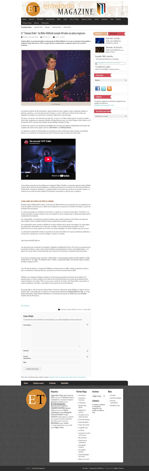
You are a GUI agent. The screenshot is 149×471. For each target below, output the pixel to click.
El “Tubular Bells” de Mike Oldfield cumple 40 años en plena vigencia (53, 33)
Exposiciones (55, 406)
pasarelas (56, 419)
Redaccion (47, 37)
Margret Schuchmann (61, 413)
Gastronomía (50, 19)
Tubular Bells (87, 309)
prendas (62, 419)
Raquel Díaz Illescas (62, 421)
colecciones (58, 397)
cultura (71, 397)
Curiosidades (64, 400)
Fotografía (64, 406)
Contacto (52, 383)
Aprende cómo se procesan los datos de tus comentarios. (67, 377)
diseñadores (54, 402)
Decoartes (40, 19)
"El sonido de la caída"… (103, 66)
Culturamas (55, 400)
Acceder (112, 395)
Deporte (70, 400)
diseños (61, 402)
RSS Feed (109, 88)
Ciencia (118, 19)
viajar (56, 427)
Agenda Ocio (38, 27)
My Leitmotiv (83, 438)
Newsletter (64, 383)
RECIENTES (98, 33)
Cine (111, 19)
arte (65, 395)
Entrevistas (45, 23)
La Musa (81, 430)
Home (24, 19)
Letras (96, 19)
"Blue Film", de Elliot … (114, 38)
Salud (66, 423)
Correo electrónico (26, 357)
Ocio (67, 417)
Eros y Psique (74, 19)
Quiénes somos (38, 383)
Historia (67, 408)
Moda (59, 19)
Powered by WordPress (96, 468)
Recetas (47, 27)
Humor (53, 410)
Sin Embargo (25, 305)
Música (36, 23)
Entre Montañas (84, 422)
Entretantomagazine (38, 468)
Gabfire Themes (118, 468)
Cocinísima (82, 395)
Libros (65, 410)
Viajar (65, 19)
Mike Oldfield (72, 309)
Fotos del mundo (84, 425)
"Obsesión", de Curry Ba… (115, 47)
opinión (71, 417)
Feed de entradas (115, 398)
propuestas (68, 419)
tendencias (60, 425)
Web (24, 362)
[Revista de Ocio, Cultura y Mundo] (74, 9)
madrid (62, 412)
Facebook (97, 88)
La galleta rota (83, 427)
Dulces (66, 402)
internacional (59, 410)
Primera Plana (26, 23)
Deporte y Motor (87, 19)
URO (70, 425)
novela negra (61, 417)
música (79, 309)
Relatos (61, 423)
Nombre (26, 351)
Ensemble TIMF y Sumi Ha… (104, 56)
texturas (66, 425)
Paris (52, 419)
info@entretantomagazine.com (104, 105)
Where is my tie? (84, 459)
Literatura (55, 412)
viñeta (61, 427)
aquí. (93, 412)
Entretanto (67, 27)
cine (52, 397)
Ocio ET (31, 19)
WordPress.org (115, 405)
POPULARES (113, 33)
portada (62, 37)
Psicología (54, 421)
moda (66, 415)
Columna (65, 397)
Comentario (26, 324)
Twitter (103, 88)
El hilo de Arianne (84, 419)
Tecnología (54, 425)
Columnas (104, 19)
